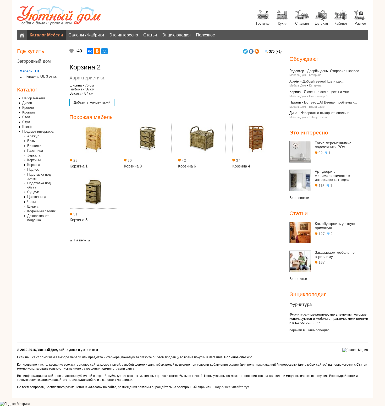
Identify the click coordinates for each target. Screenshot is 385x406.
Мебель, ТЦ (29, 71)
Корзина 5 (78, 220)
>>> (317, 322)
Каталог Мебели (46, 35)
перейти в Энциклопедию (309, 330)
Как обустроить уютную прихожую (335, 225)
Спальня (302, 23)
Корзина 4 (241, 166)
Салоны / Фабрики (86, 35)
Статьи (150, 35)
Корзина (33, 165)
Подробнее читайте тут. (232, 387)
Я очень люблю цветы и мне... (328, 92)
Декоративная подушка (38, 218)
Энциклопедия (176, 35)
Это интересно (123, 35)
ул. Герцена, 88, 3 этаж (38, 76)
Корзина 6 (187, 166)
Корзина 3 (133, 166)
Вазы (31, 141)
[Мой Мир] (104, 51)
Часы (31, 202)
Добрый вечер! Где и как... (323, 81)
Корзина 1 (78, 166)
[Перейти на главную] (59, 15)
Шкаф (27, 127)
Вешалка (34, 146)
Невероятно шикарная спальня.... (327, 113)
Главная (22, 35)
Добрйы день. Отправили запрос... (334, 71)
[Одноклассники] (97, 51)
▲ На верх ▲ (80, 240)
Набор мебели (33, 98)
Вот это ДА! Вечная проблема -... (330, 102)
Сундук (33, 192)
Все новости (299, 198)
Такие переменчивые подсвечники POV (333, 145)
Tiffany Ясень (318, 117)
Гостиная (263, 23)
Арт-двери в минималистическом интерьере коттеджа (332, 175)
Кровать (28, 112)
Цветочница (36, 197)
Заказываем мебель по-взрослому (335, 254)
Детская (321, 23)
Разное (360, 23)
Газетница (35, 151)
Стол (26, 117)
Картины (34, 160)
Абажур (33, 136)
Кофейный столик (41, 211)
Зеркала (33, 155)
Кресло (28, 108)
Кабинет (340, 23)
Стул (26, 122)
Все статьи (298, 279)
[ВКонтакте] (90, 51)
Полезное (205, 35)
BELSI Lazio (316, 106)
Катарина (315, 75)
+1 (71, 51)
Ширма (32, 206)
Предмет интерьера (37, 131)
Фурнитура (300, 304)
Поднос (33, 169)
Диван (27, 103)
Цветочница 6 (318, 96)
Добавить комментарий (92, 102)
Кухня (282, 23)
